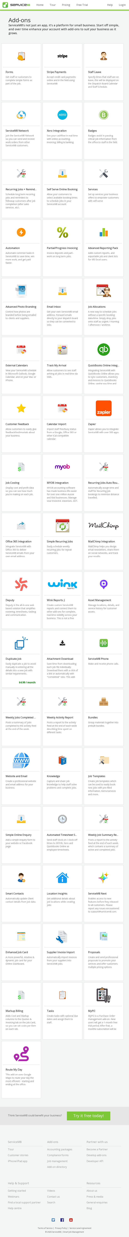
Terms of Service (45, 1228)
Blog (89, 1208)
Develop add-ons (97, 1155)
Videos (51, 1190)
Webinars (13, 1196)
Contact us (53, 1196)
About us (92, 1190)
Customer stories (18, 1155)
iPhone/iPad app (17, 1161)
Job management (57, 1161)
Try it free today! (88, 1115)
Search (51, 1202)
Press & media (95, 1196)
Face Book (62, 1220)
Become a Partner (97, 1149)
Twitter (53, 1220)
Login (122, 5)
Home (39, 5)
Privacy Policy (61, 1228)
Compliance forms (58, 1155)
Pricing (66, 5)
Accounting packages (59, 1149)
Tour (53, 5)
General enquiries (97, 1202)
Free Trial (82, 5)
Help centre (15, 1208)
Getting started (17, 1190)
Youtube (71, 1220)
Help (110, 5)
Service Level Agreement (80, 1228)
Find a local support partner (24, 1202)
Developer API (95, 1161)
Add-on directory (57, 1167)
